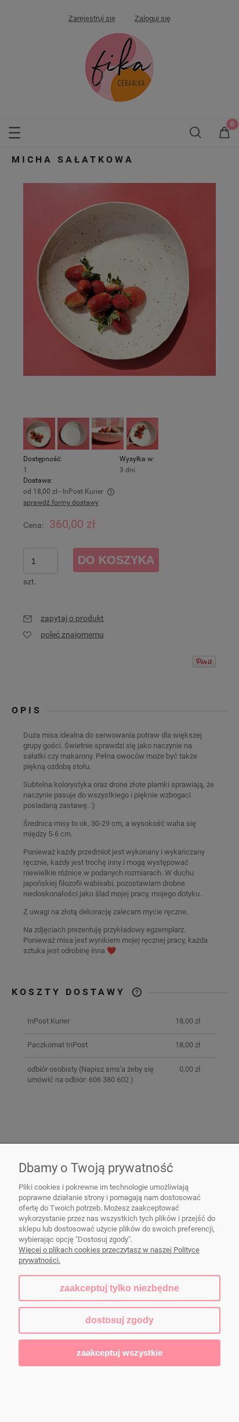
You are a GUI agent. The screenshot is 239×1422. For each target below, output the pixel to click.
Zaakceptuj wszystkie (119, 1353)
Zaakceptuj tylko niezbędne (119, 1288)
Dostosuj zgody (119, 1320)
